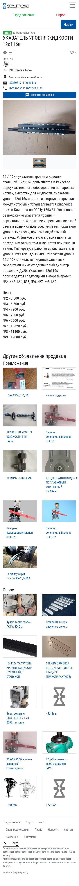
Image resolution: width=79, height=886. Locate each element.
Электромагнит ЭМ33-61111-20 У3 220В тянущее (17, 718)
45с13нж (51, 713)
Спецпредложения (17, 829)
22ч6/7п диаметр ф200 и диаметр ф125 (56, 764)
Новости (53, 829)
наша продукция (56, 395)
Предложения (24, 15)
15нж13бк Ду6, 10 (17, 395)
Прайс (38, 829)
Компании (12, 837)
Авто (42, 822)
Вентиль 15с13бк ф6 (19, 478)
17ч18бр (51, 805)
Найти (68, 24)
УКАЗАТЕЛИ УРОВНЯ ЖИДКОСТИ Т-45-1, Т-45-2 (19, 437)
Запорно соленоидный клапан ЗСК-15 (59, 437)
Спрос (60, 15)
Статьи (68, 829)
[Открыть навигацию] (72, 6)
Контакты (30, 837)
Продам (7, 33)
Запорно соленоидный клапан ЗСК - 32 (59, 532)
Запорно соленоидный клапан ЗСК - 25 (19, 532)
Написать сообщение (39, 95)
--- (10, 63)
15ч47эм (11, 805)
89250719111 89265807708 (25, 88)
